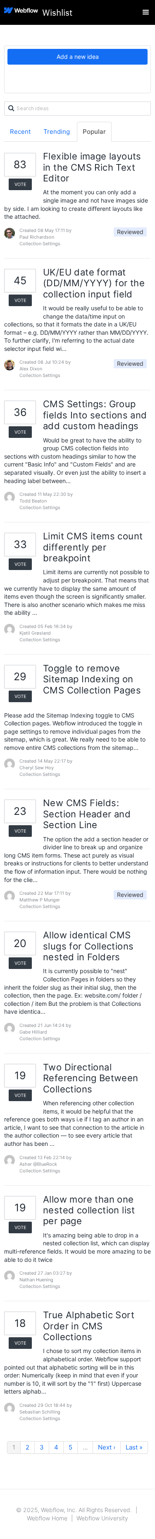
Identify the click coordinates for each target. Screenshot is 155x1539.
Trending (56, 131)
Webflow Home (47, 1518)
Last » (134, 1447)
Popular (94, 131)
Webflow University (102, 1518)
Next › (106, 1447)
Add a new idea (78, 56)
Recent (20, 131)
